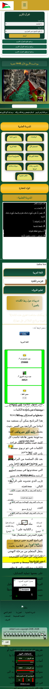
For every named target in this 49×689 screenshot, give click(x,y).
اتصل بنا (19, 612)
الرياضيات (34, 136)
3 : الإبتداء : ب (39, 204)
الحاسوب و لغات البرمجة (33, 167)
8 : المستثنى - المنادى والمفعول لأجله (33, 231)
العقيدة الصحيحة (19, 616)
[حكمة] (24, 607)
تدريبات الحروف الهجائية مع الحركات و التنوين (30, 555)
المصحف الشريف (7, 618)
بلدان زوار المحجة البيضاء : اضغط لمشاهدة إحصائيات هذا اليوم (24, 632)
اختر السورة (41, 20)
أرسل (24, 36)
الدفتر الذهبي (8, 612)
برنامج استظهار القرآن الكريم (24, 52)
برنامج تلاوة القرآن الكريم (24, 41)
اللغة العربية (13, 146)
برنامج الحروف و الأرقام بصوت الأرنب (26, 490)
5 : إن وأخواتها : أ (39, 217)
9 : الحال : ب (40, 236)
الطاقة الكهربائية (33, 156)
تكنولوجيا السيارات (13, 156)
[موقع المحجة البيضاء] (25, 86)
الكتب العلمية (23, 175)
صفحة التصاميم (15, 470)
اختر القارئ (41, 27)
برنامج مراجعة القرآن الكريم (24, 46)
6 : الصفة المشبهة (39, 222)
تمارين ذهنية (13, 136)
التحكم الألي (33, 146)
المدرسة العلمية (30, 612)
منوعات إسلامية (13, 165)
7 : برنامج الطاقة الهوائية (37, 227)
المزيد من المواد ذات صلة (37, 561)
